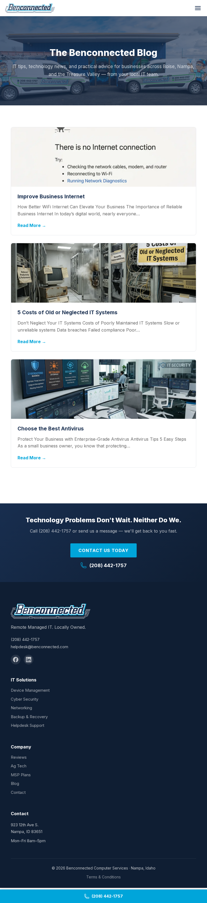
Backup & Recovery (29, 716)
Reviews (19, 757)
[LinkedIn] (28, 659)
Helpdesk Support (27, 725)
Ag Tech (18, 765)
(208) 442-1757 (108, 565)
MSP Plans (21, 774)
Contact (18, 792)
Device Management (30, 690)
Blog (15, 783)
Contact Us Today (103, 550)
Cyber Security (24, 699)
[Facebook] (15, 659)
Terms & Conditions (103, 877)
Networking (21, 707)
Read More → (32, 225)
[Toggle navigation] (198, 8)
